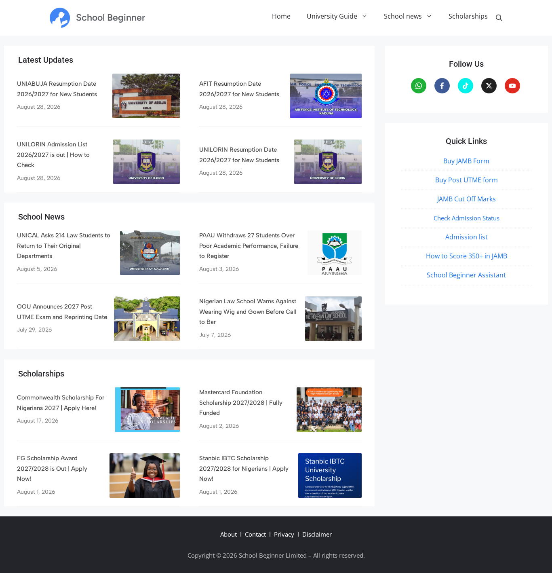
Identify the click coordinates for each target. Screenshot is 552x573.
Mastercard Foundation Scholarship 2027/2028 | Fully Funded (240, 403)
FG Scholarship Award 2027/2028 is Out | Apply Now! (52, 468)
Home (281, 16)
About (228, 534)
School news (403, 16)
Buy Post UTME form (466, 179)
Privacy (284, 534)
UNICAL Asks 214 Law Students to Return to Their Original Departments (63, 246)
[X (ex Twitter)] (489, 85)
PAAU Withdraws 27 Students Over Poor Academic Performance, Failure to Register (248, 246)
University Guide (332, 16)
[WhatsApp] (418, 85)
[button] (499, 18)
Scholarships (468, 16)
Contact (255, 534)
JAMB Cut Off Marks (466, 199)
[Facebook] (442, 85)
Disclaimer (317, 534)
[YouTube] (512, 85)
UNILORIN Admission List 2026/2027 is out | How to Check (53, 155)
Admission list (466, 237)
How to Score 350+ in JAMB (466, 256)
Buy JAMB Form (466, 160)
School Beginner (110, 17)
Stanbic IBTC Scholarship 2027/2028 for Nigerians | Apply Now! (244, 468)
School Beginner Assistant (466, 275)
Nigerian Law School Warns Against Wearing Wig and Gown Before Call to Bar (248, 312)
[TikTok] (465, 85)
